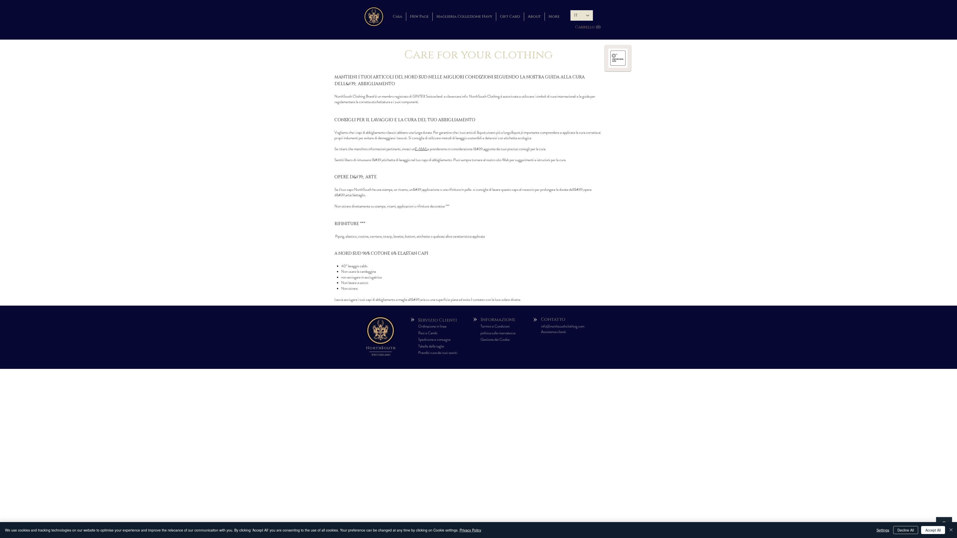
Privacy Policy (470, 530)
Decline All (905, 530)
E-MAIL (421, 149)
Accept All (933, 530)
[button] (581, 27)
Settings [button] (883, 530)
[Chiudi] (951, 530)
